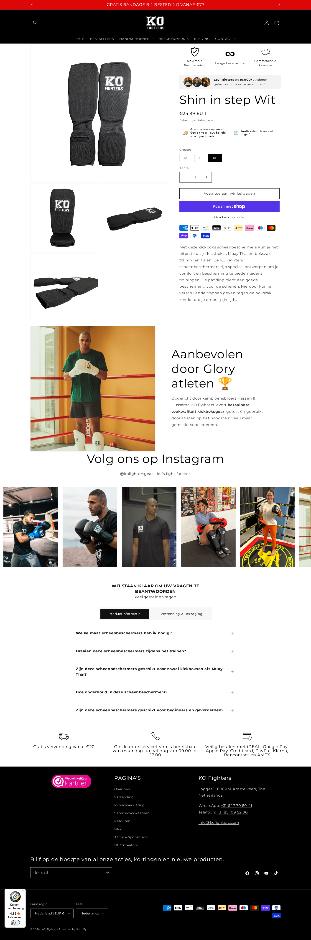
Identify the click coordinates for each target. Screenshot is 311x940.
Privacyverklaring (129, 805)
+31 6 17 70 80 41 (236, 805)
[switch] (15, 922)
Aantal (184, 168)
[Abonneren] (107, 872)
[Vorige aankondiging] (32, 4)
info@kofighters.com (219, 822)
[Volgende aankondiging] (279, 4)
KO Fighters (49, 929)
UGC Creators (126, 845)
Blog (118, 829)
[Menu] (23, 891)
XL (215, 158)
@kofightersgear (136, 474)
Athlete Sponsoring (131, 837)
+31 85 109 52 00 (232, 812)
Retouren (122, 821)
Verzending (124, 797)
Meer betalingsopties (229, 217)
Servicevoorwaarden (131, 813)
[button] (35, 23)
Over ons (122, 789)
